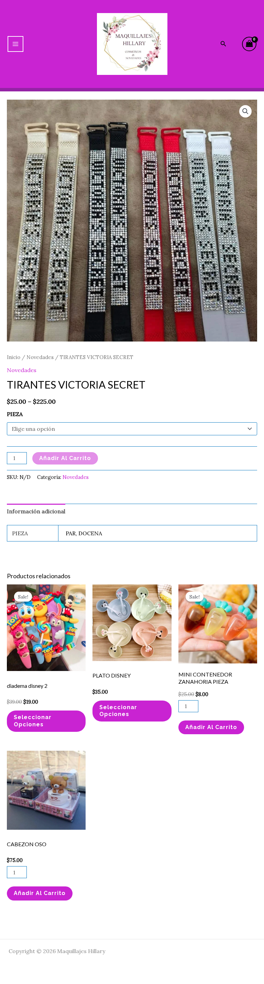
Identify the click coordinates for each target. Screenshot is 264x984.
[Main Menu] (15, 44)
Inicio (13, 357)
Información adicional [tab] (36, 511)
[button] (245, 111)
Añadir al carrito (65, 458)
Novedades (40, 357)
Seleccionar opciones (33, 721)
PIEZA (15, 414)
